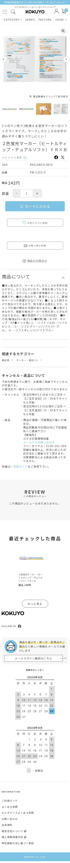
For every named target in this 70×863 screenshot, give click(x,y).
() (25, 157)
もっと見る (35, 604)
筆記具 (5, 360)
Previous (3, 59)
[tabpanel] (31, 567)
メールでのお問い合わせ (39, 442)
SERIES (30, 19)
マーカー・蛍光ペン (27, 360)
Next (66, 59)
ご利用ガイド (19, 466)
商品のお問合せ (37, 260)
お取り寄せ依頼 (37, 245)
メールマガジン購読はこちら (33, 658)
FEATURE (45, 19)
